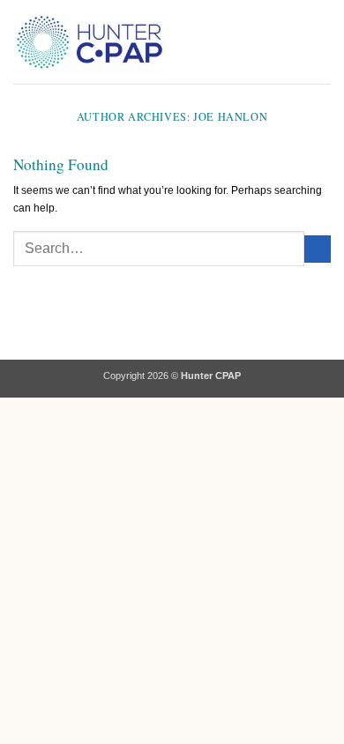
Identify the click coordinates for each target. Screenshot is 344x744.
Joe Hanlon (230, 116)
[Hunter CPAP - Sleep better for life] (90, 41)
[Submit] (317, 249)
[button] (190, 42)
